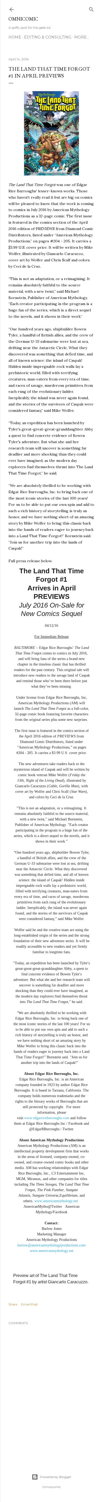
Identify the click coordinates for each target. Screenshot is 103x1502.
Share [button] (12, 1304)
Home (14, 37)
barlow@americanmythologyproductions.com (51, 1245)
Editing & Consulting (47, 37)
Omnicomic (23, 19)
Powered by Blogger (55, 1477)
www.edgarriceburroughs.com (46, 1118)
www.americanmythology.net (56, 1201)
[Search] (91, 8)
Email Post (29, 1304)
